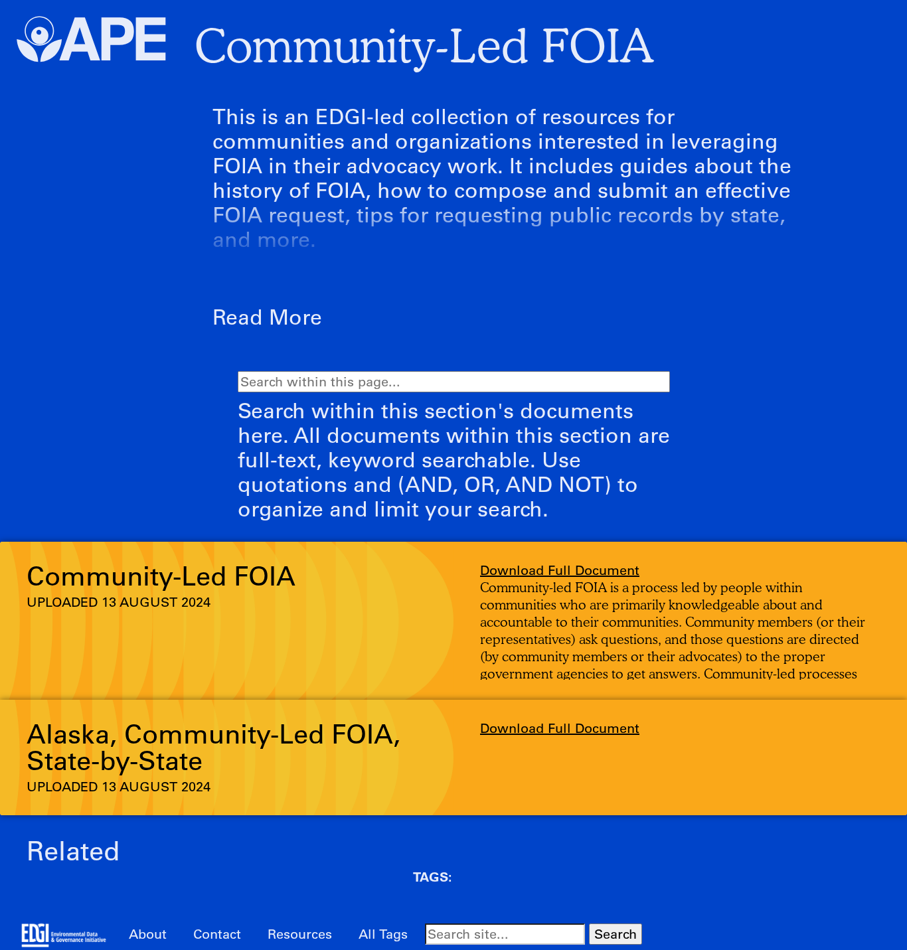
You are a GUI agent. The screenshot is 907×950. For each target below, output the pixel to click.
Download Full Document (559, 570)
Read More (267, 316)
